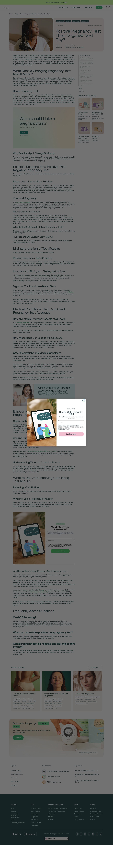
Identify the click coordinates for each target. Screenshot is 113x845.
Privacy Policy (63, 429)
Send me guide (71, 434)
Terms (67, 429)
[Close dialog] (84, 400)
